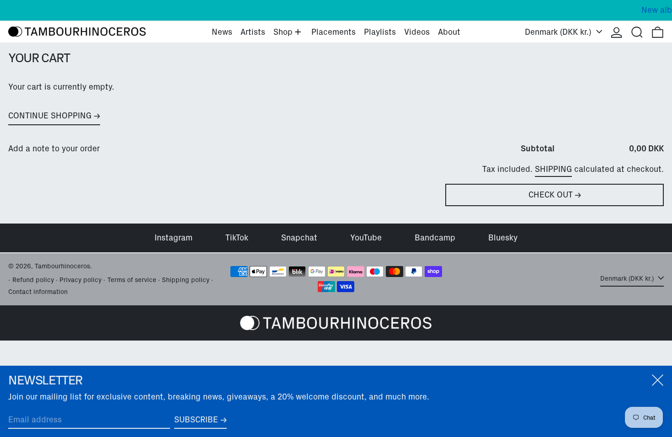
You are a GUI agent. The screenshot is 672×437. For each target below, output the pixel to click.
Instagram (173, 238)
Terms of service (131, 280)
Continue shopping (49, 116)
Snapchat (299, 238)
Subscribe (196, 420)
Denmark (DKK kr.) (559, 32)
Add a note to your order (54, 149)
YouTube (366, 238)
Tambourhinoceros (62, 266)
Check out (550, 195)
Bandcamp (435, 238)
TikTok (236, 238)
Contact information (38, 292)
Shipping (553, 169)
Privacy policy (80, 280)
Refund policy (33, 280)
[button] (637, 32)
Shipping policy (185, 280)
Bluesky (502, 238)
